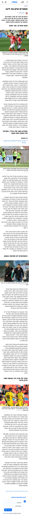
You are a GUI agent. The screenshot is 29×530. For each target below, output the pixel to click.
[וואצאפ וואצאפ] (5, 2)
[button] (22, 2)
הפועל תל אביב (9, 491)
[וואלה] (14, 2)
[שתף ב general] (2, 2)
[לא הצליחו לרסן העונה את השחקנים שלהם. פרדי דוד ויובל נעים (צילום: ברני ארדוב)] (14, 273)
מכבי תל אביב (16, 491)
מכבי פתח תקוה (24, 491)
